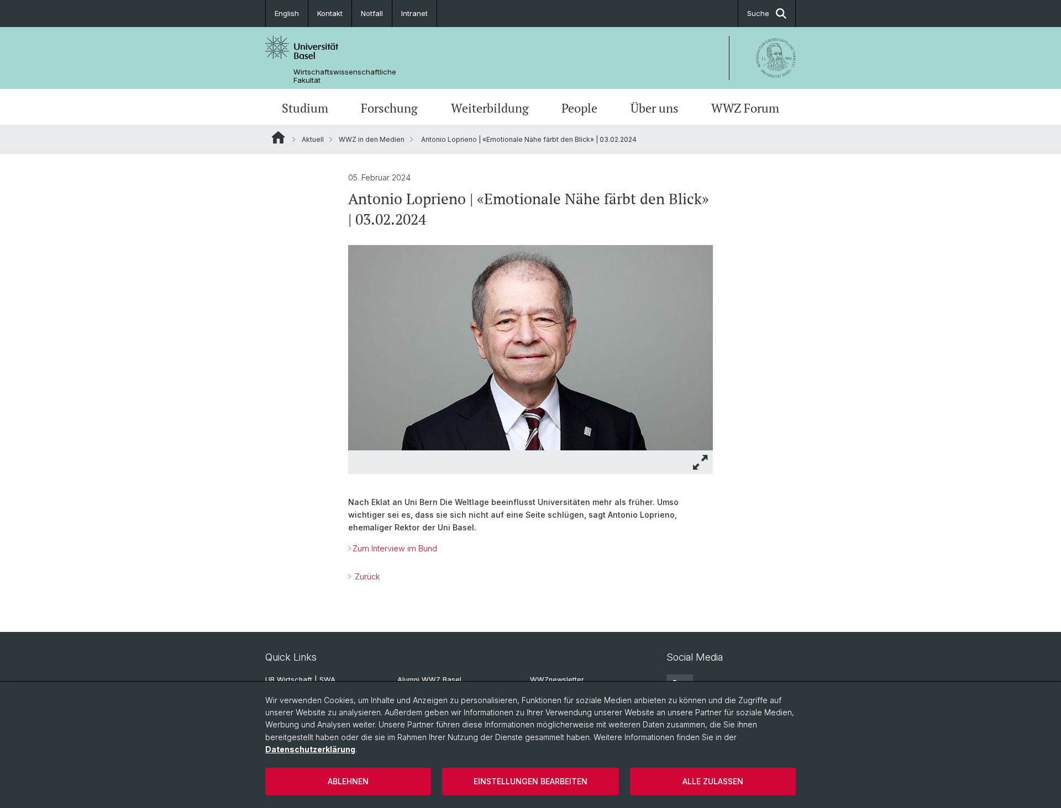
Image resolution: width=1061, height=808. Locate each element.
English (287, 13)
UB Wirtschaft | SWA (300, 680)
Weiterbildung (490, 108)
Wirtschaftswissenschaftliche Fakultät (344, 76)
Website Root (278, 137)
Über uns (655, 108)
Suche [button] (758, 13)
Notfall (372, 13)
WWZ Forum (745, 108)
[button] (700, 462)
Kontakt (330, 13)
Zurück (366, 576)
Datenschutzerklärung (310, 749)
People (579, 108)
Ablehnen (348, 781)
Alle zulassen (712, 781)
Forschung (389, 108)
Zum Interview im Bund (395, 548)
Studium (305, 108)
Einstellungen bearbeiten (530, 781)
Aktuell (313, 139)
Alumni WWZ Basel (429, 680)
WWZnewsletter (557, 680)
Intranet (414, 13)
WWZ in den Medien (372, 139)
